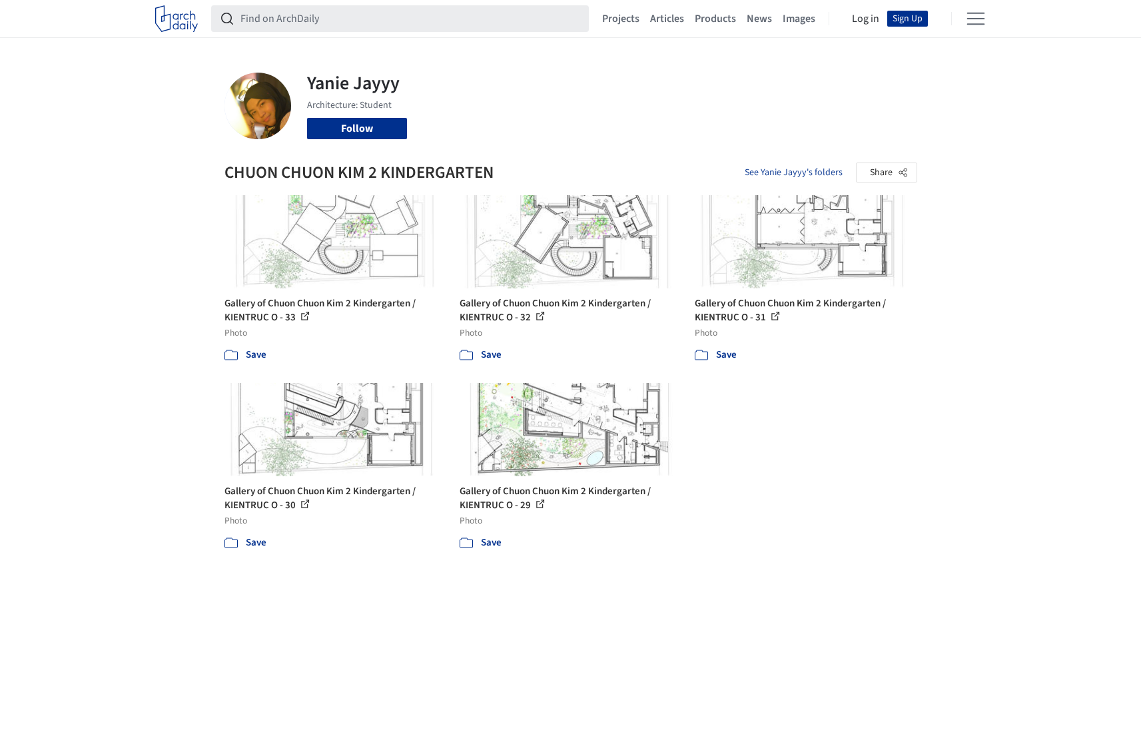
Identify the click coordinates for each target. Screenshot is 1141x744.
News (759, 18)
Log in (865, 18)
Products (715, 18)
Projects (620, 18)
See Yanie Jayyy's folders (794, 172)
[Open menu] (975, 18)
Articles (667, 18)
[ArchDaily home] (176, 18)
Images (799, 18)
